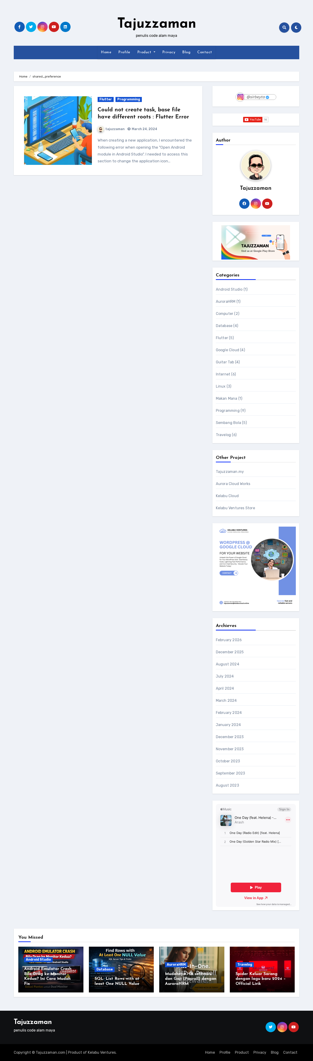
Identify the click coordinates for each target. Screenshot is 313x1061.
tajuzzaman (115, 129)
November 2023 (230, 749)
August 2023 (227, 785)
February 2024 (229, 712)
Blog (186, 52)
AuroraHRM (226, 301)
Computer (224, 313)
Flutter (105, 99)
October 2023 (228, 761)
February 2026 (229, 640)
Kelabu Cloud (227, 496)
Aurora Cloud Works (233, 484)
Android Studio (229, 289)
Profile (124, 52)
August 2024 (227, 664)
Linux (221, 386)
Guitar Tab (225, 362)
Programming (128, 99)
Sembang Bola (228, 423)
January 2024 (228, 725)
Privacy (169, 52)
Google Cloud (227, 350)
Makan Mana (226, 398)
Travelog (223, 435)
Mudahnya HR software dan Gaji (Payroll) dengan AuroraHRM (190, 979)
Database (224, 326)
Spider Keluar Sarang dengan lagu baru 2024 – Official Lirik (261, 979)
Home (106, 52)
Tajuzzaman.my (230, 471)
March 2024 (226, 700)
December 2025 (230, 652)
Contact (204, 52)
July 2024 (225, 676)
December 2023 (230, 737)
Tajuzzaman (156, 24)
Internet (223, 374)
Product (145, 52)
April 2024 (225, 688)
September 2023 (230, 773)
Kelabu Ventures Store (235, 508)
